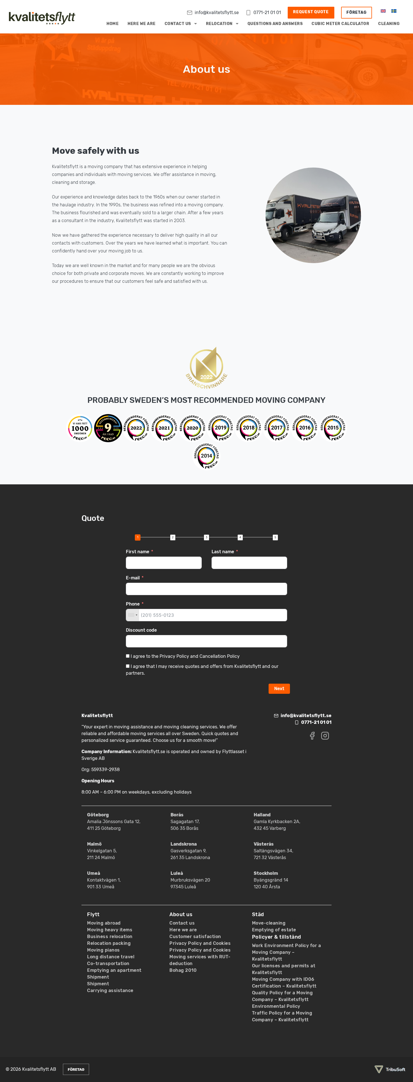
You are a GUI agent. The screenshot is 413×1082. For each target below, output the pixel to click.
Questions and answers (275, 23)
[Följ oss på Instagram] (325, 735)
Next (279, 688)
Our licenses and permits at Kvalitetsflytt (284, 969)
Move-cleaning (269, 923)
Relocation (219, 23)
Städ (258, 914)
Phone (133, 604)
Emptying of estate (274, 929)
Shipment (98, 977)
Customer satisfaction (195, 936)
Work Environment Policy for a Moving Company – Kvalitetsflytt (286, 952)
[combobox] (132, 615)
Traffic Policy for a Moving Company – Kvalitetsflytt (282, 1016)
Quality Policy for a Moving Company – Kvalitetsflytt (282, 996)
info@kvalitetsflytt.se (217, 12)
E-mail (133, 577)
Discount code (141, 630)
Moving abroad (104, 923)
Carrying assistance (110, 990)
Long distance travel (110, 956)
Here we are (142, 23)
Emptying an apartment (114, 970)
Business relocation (110, 936)
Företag (356, 12)
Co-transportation (108, 963)
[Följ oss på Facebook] (312, 735)
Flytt (93, 914)
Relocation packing (109, 943)
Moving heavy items (109, 929)
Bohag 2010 (183, 970)
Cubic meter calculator (340, 23)
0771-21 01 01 (267, 12)
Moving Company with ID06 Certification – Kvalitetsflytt (284, 983)
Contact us (178, 23)
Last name (223, 551)
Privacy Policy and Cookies (200, 943)
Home (112, 23)
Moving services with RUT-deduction (200, 960)
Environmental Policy (276, 1006)
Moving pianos (103, 950)
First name (137, 551)
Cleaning (389, 23)
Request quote (311, 12)
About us (180, 914)
